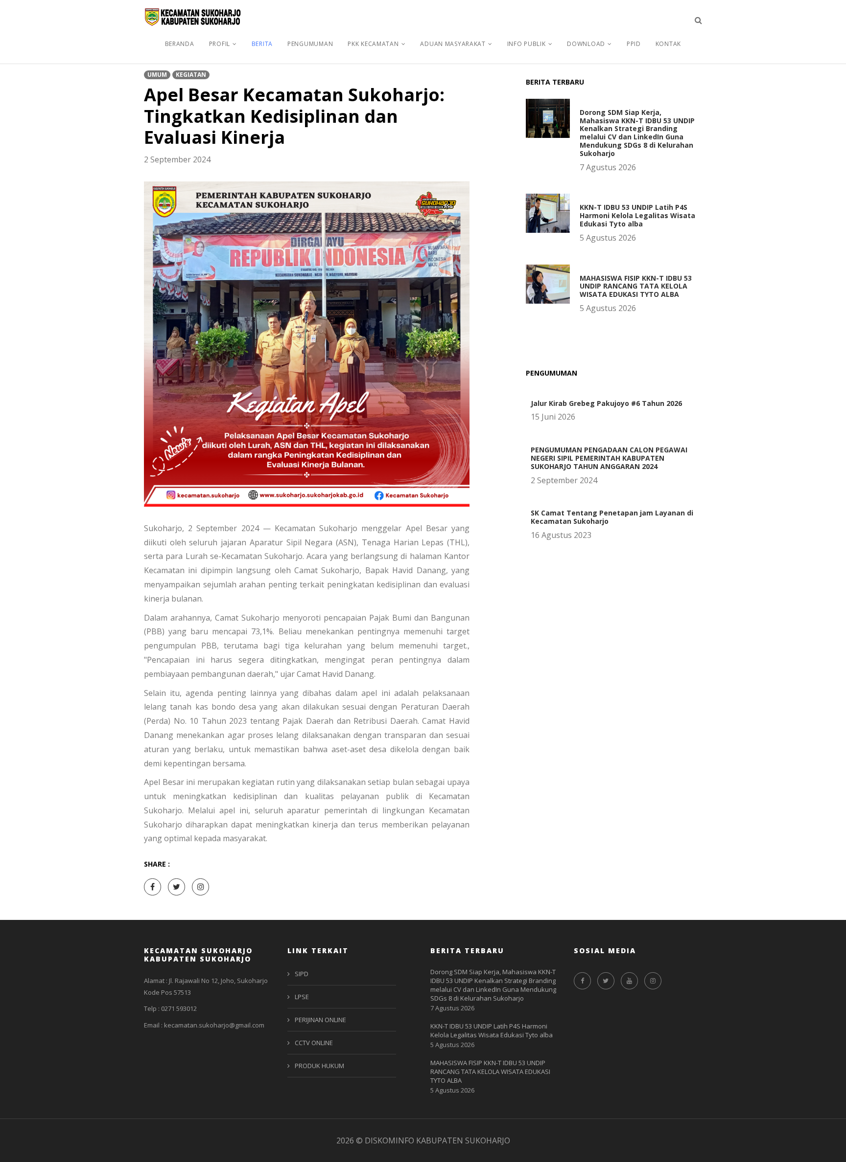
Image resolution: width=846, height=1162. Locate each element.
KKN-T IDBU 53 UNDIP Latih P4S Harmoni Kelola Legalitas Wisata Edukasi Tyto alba (637, 215)
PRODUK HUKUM (319, 1065)
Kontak (668, 44)
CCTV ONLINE (314, 1042)
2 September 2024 (177, 159)
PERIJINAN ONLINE (320, 1019)
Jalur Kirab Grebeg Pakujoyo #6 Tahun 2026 (606, 403)
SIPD (301, 973)
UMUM (157, 74)
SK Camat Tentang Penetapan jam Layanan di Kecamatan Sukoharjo (612, 517)
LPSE (302, 996)
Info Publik (526, 44)
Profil (219, 44)
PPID (634, 44)
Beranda (179, 44)
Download (586, 44)
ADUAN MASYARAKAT (453, 44)
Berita (262, 44)
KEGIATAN (191, 74)
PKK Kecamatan (373, 44)
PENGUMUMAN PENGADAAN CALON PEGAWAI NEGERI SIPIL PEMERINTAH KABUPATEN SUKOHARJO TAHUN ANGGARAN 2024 (609, 458)
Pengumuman (310, 44)
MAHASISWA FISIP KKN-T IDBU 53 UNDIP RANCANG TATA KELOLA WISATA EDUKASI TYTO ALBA (636, 286)
